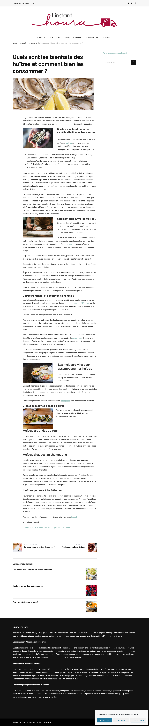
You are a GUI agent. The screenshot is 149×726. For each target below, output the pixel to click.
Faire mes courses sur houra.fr (25, 3)
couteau (72, 244)
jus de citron (77, 338)
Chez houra (107, 37)
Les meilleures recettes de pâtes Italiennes (32, 569)
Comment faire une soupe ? (25, 602)
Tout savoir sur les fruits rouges (28, 586)
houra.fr (74, 517)
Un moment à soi (92, 37)
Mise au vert (54, 37)
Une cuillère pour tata (73, 37)
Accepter (104, 720)
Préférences (138, 720)
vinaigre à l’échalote (82, 303)
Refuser (121, 720)
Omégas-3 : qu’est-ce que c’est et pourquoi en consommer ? (47, 527)
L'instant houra (31, 722)
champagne (65, 401)
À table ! (40, 37)
